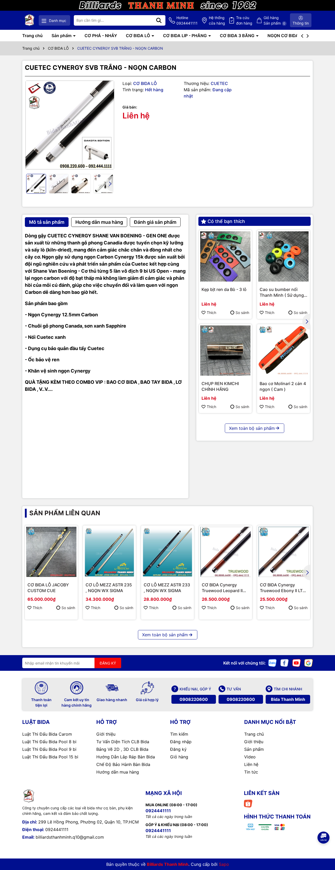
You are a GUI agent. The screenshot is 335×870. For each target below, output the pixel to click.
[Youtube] (296, 662)
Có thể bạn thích (226, 221)
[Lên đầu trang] (324, 823)
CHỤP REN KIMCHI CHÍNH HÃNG (220, 386)
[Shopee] (248, 803)
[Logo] (29, 20)
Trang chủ (32, 35)
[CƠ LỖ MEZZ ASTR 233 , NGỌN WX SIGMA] (167, 552)
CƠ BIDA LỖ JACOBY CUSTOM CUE (48, 587)
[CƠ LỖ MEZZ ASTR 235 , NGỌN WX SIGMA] (109, 552)
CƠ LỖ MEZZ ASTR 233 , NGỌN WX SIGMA (167, 587)
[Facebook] (284, 662)
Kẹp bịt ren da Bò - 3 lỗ (224, 289)
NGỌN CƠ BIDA (283, 35)
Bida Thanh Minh (288, 699)
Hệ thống (217, 20)
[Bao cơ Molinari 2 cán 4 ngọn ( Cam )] (283, 350)
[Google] (308, 662)
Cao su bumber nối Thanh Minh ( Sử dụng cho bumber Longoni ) (282, 292)
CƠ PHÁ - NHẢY (101, 35)
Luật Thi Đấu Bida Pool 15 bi (50, 756)
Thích (211, 312)
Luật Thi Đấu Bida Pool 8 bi (49, 741)
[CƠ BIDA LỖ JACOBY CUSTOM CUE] (51, 552)
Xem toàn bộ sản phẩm (252, 428)
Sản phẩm (62, 35)
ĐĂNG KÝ (108, 663)
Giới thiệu (105, 734)
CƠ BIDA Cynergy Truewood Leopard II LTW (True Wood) (222, 588)
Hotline (187, 20)
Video (250, 756)
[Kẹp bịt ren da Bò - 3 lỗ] (225, 256)
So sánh (242, 312)
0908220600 (194, 699)
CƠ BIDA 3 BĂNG (237, 35)
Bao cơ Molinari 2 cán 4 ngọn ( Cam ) (283, 386)
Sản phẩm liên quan (64, 513)
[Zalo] (272, 662)
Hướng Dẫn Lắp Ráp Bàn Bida (125, 756)
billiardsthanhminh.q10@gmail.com (70, 837)
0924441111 (56, 829)
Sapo (224, 864)
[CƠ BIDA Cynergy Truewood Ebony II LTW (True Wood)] (284, 552)
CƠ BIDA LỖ (138, 35)
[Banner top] (167, 5)
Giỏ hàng (179, 756)
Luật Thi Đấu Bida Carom (47, 734)
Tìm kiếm (179, 734)
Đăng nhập (181, 741)
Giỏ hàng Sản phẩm (274, 20)
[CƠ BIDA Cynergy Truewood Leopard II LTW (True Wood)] (225, 552)
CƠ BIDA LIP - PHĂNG (185, 35)
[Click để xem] (70, 125)
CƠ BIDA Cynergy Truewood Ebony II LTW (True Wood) (283, 588)
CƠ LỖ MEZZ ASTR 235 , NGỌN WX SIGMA (109, 587)
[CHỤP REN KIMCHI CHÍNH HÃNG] (225, 350)
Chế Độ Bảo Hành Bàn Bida (123, 764)
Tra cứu (244, 20)
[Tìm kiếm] (158, 20)
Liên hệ (251, 764)
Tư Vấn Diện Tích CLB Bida (122, 741)
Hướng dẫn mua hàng (117, 772)
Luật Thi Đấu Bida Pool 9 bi (49, 749)
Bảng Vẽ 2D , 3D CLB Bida (122, 749)
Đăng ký (178, 749)
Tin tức (251, 772)
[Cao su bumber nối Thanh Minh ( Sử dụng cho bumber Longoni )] (283, 256)
